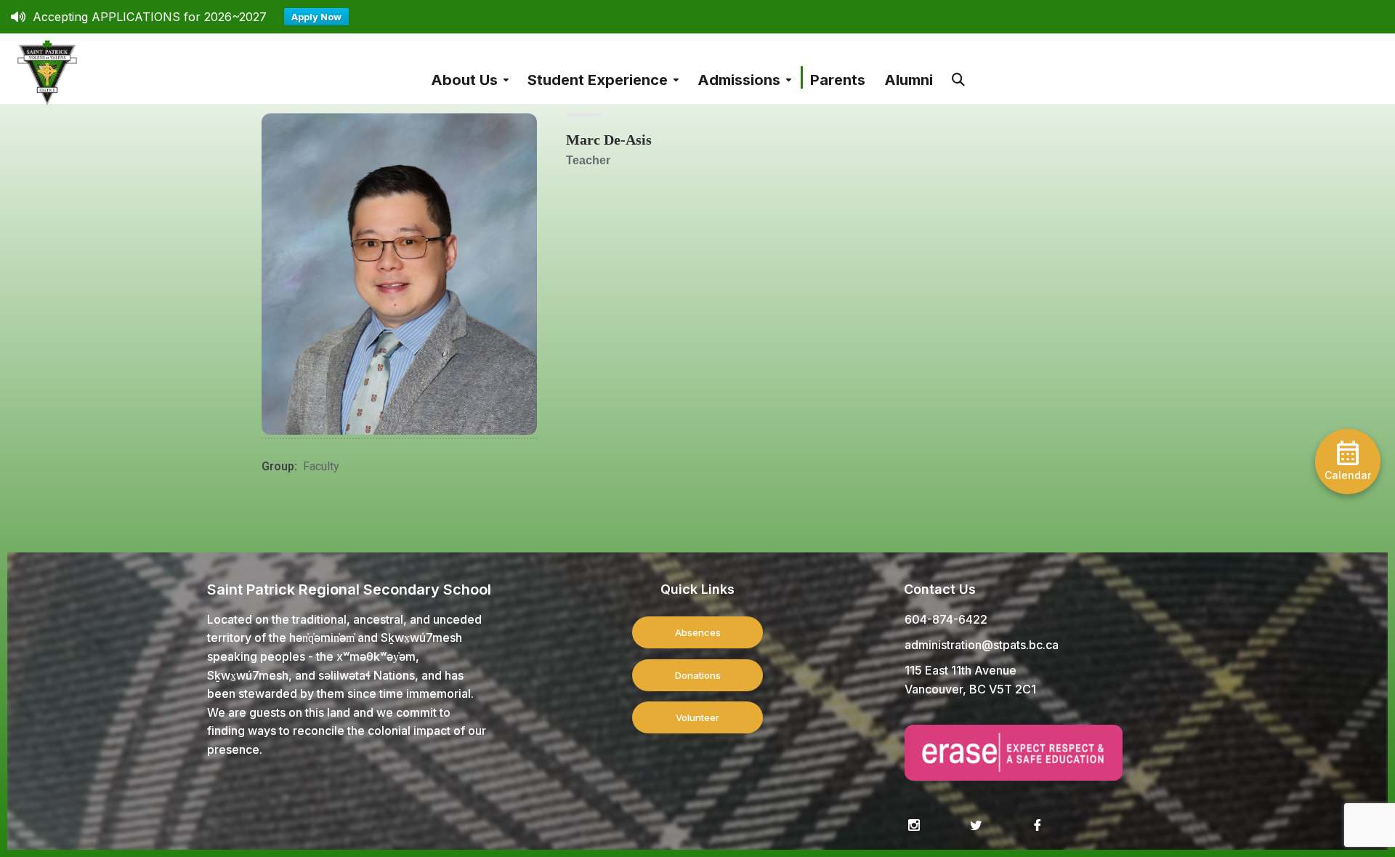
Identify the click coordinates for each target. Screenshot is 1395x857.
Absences (698, 632)
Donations (698, 675)
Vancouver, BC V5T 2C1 (970, 689)
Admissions (739, 80)
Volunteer (697, 717)
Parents (837, 80)
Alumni (908, 80)
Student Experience (597, 80)
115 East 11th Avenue (960, 670)
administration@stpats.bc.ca (982, 644)
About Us (464, 80)
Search (958, 72)
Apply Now (316, 17)
